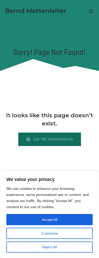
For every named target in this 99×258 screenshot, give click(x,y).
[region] (49, 214)
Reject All (49, 247)
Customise (49, 233)
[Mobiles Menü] (91, 11)
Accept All (49, 220)
